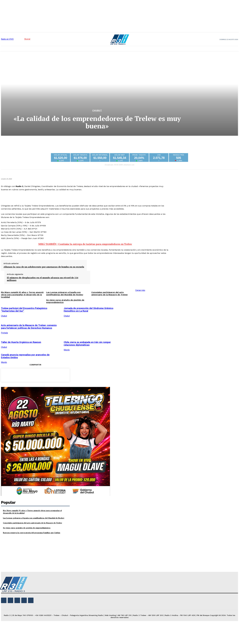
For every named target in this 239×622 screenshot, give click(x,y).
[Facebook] (17, 374)
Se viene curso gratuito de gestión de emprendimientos (26, 528)
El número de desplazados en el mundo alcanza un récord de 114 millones (42, 279)
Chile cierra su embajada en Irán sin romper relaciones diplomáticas (87, 343)
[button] (22, 39)
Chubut (97, 110)
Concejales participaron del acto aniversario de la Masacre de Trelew (109, 293)
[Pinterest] (35, 374)
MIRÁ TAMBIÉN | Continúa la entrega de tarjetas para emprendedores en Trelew (85, 244)
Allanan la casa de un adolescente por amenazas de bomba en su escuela (43, 266)
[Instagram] (10, 600)
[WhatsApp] (44, 374)
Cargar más (140, 290)
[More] (53, 374)
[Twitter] (26, 374)
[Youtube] (30, 600)
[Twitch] (17, 600)
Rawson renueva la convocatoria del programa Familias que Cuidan (31, 532)
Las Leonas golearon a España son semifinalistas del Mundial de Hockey (33, 518)
